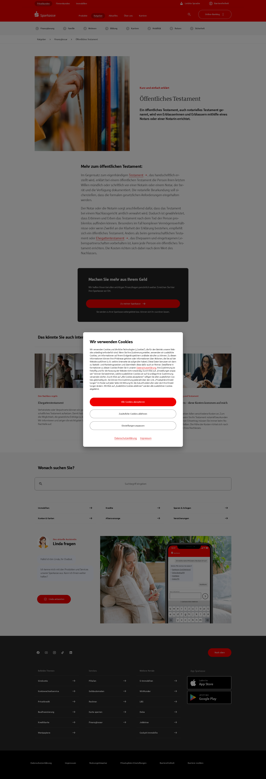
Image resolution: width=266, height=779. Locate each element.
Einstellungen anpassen (133, 425)
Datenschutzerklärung (146, 368)
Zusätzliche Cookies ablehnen (133, 414)
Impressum (146, 438)
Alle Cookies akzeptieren (133, 402)
